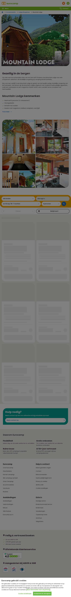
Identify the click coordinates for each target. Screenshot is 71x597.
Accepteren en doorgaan (42, 593)
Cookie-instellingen (24, 593)
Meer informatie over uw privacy (38, 590)
